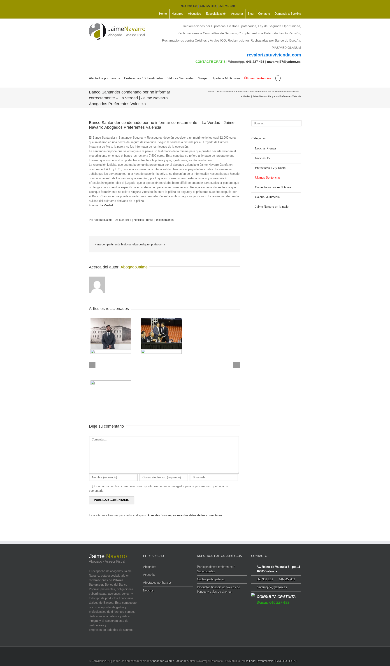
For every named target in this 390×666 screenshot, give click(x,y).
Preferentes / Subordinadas (143, 78)
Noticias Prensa (225, 91)
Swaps (202, 78)
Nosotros (177, 13)
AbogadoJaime (103, 219)
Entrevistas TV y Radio (270, 168)
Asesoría (237, 13)
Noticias (148, 590)
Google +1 (220, 245)
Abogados (194, 13)
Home (163, 13)
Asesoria (149, 574)
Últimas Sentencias (257, 78)
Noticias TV (262, 158)
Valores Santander (180, 78)
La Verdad (106, 205)
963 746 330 (227, 6)
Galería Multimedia (267, 197)
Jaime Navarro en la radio (271, 206)
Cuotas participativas (211, 579)
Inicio (211, 91)
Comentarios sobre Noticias (273, 187)
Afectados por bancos (104, 78)
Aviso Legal (249, 661)
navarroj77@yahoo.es (284, 61)
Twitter (96, 5)
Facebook (90, 5)
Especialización (216, 13)
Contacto (264, 13)
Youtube (105, 6)
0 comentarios (165, 219)
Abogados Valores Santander (169, 661)
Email (231, 244)
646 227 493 (208, 6)
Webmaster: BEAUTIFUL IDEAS (277, 661)
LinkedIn (209, 244)
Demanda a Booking (288, 13)
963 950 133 (189, 6)
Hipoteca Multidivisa (225, 78)
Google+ (115, 6)
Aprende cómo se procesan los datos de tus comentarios (185, 515)
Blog (250, 13)
